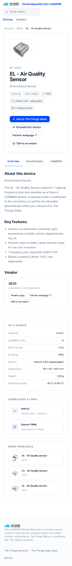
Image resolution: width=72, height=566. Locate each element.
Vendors (21, 19)
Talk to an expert (26, 143)
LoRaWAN (56, 161)
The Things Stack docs (44, 550)
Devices (8, 19)
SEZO (20, 28)
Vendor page (18, 295)
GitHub (8, 557)
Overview (13, 161)
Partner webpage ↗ (25, 135)
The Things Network (16, 550)
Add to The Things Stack (31, 119)
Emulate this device (28, 127)
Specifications (34, 161)
